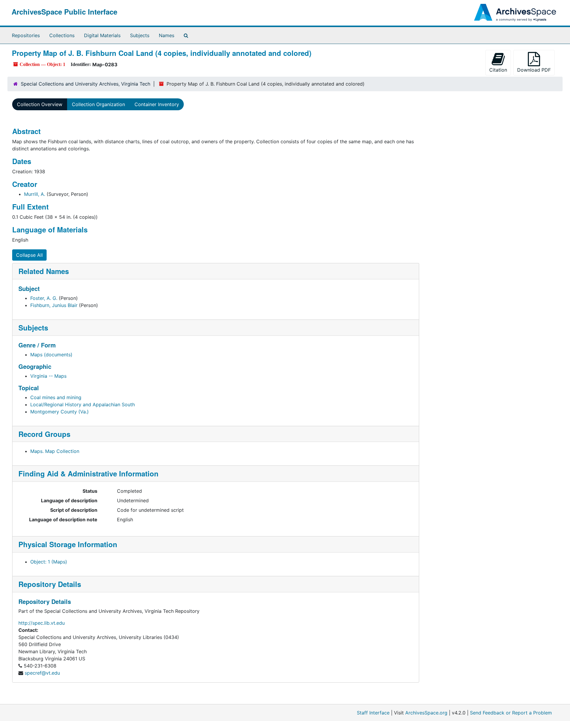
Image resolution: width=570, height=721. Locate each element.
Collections (62, 35)
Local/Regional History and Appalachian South (82, 404)
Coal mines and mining (55, 397)
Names (166, 35)
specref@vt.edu (42, 673)
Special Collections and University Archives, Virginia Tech (85, 84)
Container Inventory (156, 104)
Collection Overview (39, 104)
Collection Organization (98, 104)
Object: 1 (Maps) (48, 562)
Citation (498, 70)
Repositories (26, 35)
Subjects (139, 35)
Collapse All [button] (29, 255)
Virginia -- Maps (48, 376)
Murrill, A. (34, 194)
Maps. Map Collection (54, 451)
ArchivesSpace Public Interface (64, 12)
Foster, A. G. (43, 298)
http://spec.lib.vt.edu (41, 623)
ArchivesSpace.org (426, 713)
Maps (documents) (51, 355)
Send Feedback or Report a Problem (511, 713)
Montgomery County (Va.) (59, 412)
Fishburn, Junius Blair (53, 305)
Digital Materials (102, 35)
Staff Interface (373, 713)
